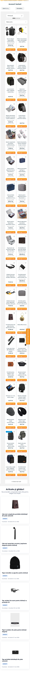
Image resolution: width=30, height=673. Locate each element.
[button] (28, 336)
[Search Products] (27, 11)
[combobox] (15, 11)
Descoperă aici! (22, 2)
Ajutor (21, 6)
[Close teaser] (25, 345)
